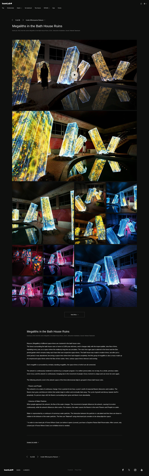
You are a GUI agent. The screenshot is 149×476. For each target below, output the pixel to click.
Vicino (59, 8)
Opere (18, 8)
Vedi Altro (74, 314)
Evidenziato (10, 8)
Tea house (38, 8)
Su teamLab (28, 8)
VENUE (46, 8)
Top (3, 8)
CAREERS (26, 470)
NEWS (18, 470)
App (53, 8)
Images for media (32, 442)
